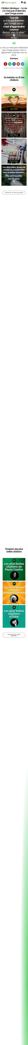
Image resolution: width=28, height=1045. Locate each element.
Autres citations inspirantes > (14, 68)
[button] (25, 2)
